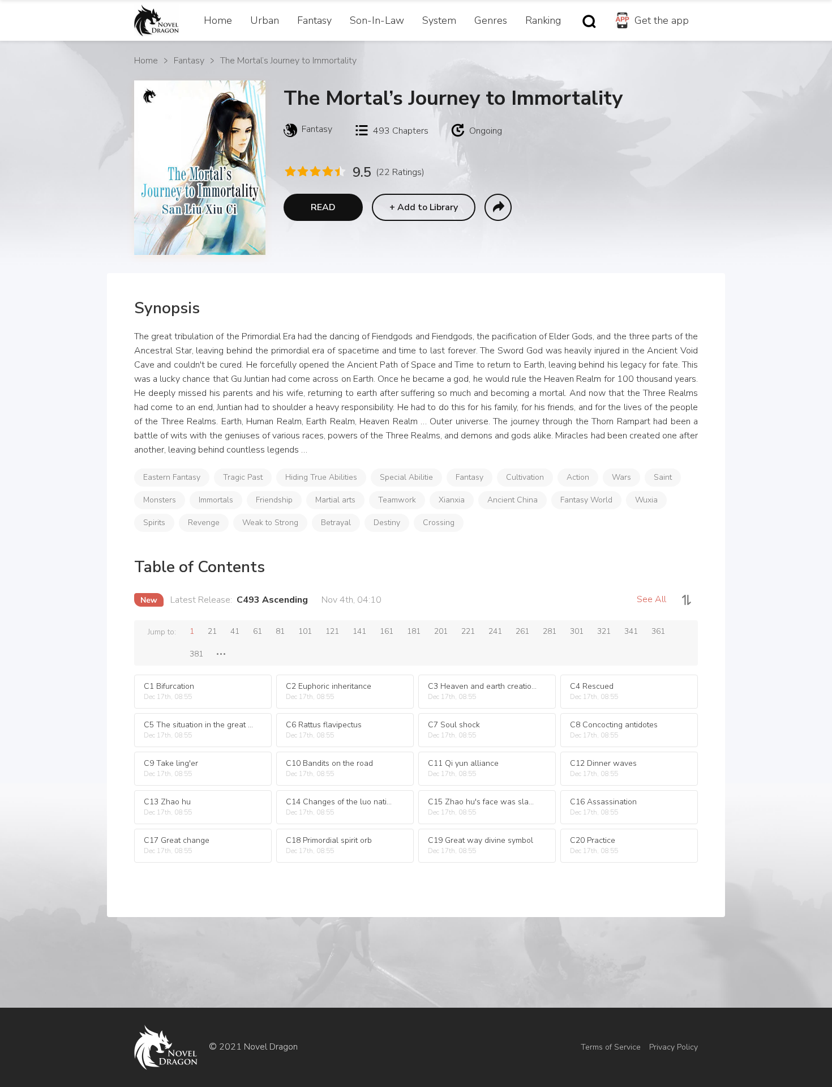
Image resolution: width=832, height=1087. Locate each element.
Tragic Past (243, 477)
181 (414, 631)
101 (305, 631)
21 (212, 631)
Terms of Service (611, 1047)
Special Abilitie (406, 477)
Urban (264, 20)
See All (651, 599)
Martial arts (335, 500)
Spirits (154, 522)
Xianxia (452, 500)
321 (604, 631)
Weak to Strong (270, 522)
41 (234, 631)
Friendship (274, 500)
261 (522, 631)
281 (549, 631)
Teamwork (397, 500)
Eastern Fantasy (171, 477)
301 (577, 631)
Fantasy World (586, 500)
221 (468, 631)
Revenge (204, 522)
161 (386, 631)
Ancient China (512, 500)
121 (332, 631)
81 (280, 631)
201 (441, 631)
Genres (490, 20)
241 (495, 631)
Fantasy (314, 20)
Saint (663, 477)
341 (631, 631)
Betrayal (336, 522)
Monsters (159, 500)
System (439, 20)
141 (359, 631)
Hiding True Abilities (321, 477)
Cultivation (525, 477)
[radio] (290, 171)
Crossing (438, 522)
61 (257, 631)
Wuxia (646, 500)
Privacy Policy (673, 1047)
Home (218, 20)
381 (196, 654)
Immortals (216, 500)
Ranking (543, 20)
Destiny (387, 522)
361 (658, 631)
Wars (621, 477)
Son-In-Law (377, 20)
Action (578, 477)
